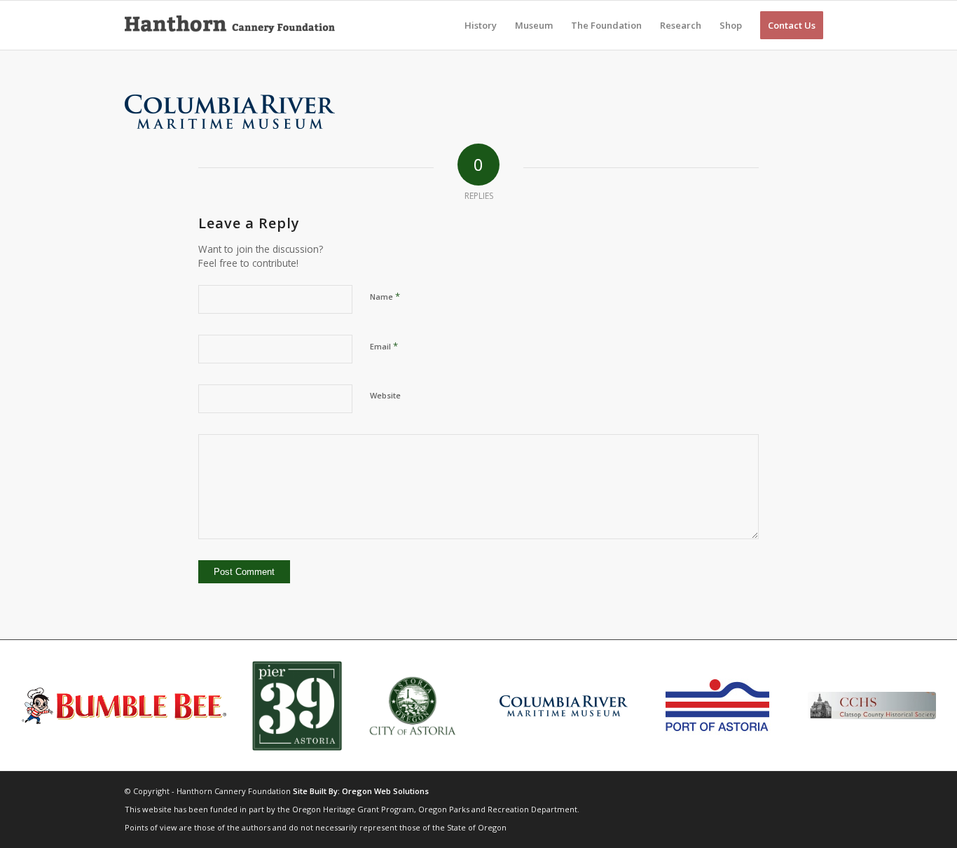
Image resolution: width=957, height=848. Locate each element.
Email (384, 346)
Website (385, 395)
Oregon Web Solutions (385, 791)
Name (385, 296)
